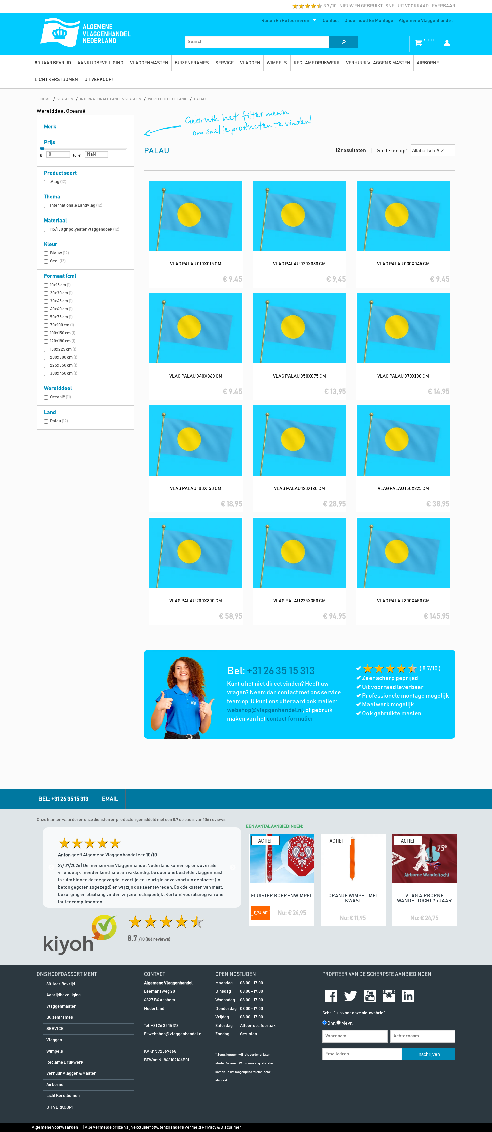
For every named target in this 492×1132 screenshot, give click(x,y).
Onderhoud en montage (368, 20)
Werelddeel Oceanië (61, 111)
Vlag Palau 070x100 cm (403, 376)
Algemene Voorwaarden (55, 1127)
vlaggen (250, 63)
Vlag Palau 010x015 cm (195, 264)
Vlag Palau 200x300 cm (195, 601)
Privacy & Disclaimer (221, 1127)
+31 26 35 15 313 (281, 671)
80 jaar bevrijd (53, 63)
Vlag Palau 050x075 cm (299, 376)
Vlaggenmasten (149, 63)
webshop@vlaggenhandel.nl (265, 710)
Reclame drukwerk (317, 63)
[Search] (343, 42)
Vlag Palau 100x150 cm (195, 488)
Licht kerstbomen (56, 79)
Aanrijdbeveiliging (100, 63)
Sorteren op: (392, 150)
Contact (331, 20)
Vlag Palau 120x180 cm (299, 488)
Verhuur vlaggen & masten (378, 63)
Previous (51, 867)
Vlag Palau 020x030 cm (299, 264)
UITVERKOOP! (98, 79)
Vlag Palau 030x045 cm (403, 264)
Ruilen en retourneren (284, 22)
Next (232, 867)
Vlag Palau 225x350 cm (299, 601)
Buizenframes (192, 63)
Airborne (428, 63)
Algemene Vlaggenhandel (426, 20)
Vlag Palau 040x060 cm (195, 376)
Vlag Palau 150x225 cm (403, 488)
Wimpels (277, 63)
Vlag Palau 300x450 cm (403, 601)
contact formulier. (291, 719)
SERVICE (224, 63)
